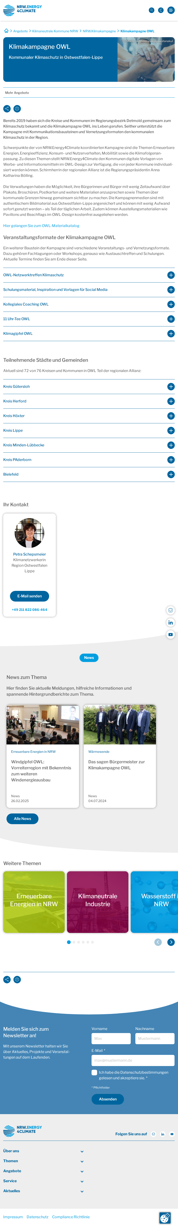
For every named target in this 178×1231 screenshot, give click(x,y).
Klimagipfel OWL (18, 333)
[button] (69, 942)
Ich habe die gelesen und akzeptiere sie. (133, 1075)
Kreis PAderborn (17, 460)
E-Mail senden (29, 596)
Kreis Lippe (13, 430)
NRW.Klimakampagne (99, 31)
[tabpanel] (89, 750)
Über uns (11, 1151)
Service (10, 1181)
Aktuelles (11, 1191)
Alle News (22, 818)
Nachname (144, 1029)
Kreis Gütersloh (16, 386)
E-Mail (97, 1050)
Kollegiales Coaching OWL (26, 304)
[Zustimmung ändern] (165, 1218)
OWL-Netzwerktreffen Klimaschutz (33, 275)
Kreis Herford (14, 401)
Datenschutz (37, 1217)
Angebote (20, 31)
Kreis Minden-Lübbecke (23, 445)
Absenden (108, 1099)
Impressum (13, 1217)
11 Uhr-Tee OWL (16, 319)
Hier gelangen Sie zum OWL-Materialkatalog (41, 226)
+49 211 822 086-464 (29, 610)
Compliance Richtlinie (71, 1217)
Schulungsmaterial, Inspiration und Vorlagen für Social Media (55, 289)
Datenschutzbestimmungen (144, 1072)
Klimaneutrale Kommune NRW (55, 31)
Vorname (99, 1029)
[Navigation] (171, 11)
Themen (10, 1161)
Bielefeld (11, 474)
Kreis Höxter (14, 416)
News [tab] (89, 657)
